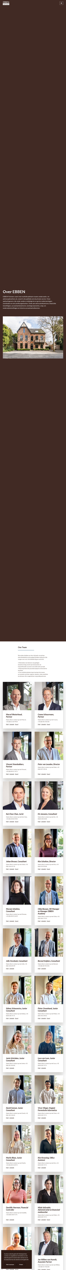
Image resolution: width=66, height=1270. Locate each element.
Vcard (16, 724)
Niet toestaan (10, 1264)
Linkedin (11, 724)
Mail (7, 724)
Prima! (21, 1264)
